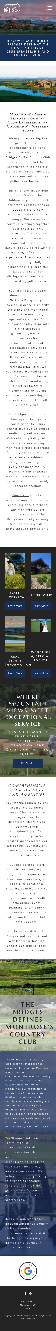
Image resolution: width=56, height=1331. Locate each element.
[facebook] (25, 1293)
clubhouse (15, 200)
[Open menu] (49, 8)
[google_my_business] (30, 1293)
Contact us (20, 495)
